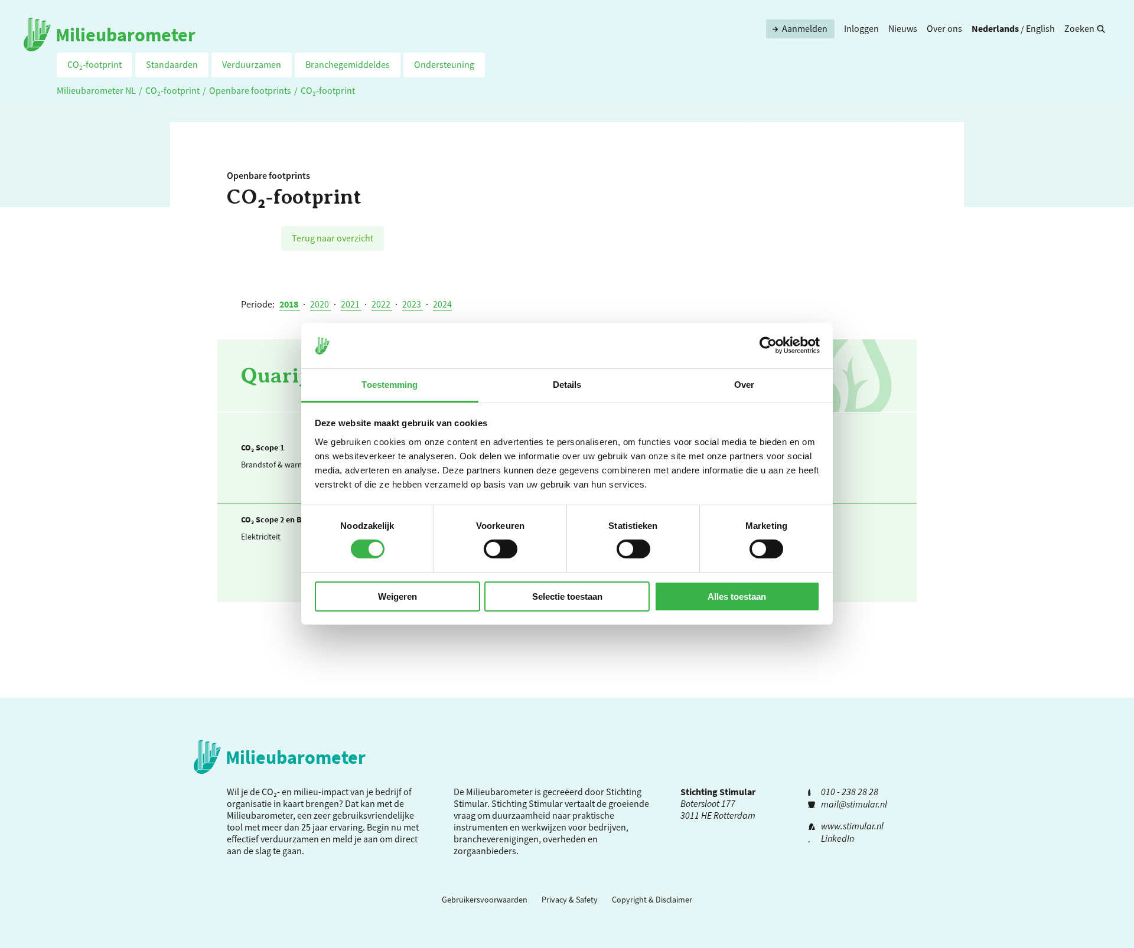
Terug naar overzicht (332, 238)
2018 (289, 304)
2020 (320, 304)
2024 (442, 304)
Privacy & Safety (570, 899)
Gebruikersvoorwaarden (484, 899)
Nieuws (902, 28)
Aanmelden (804, 28)
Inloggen (861, 28)
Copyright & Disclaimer (652, 899)
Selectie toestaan (567, 596)
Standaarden (172, 64)
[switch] (500, 549)
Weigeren (397, 596)
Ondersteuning (444, 64)
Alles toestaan (737, 596)
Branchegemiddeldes (347, 64)
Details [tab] (567, 385)
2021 (351, 304)
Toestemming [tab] (389, 385)
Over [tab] (744, 385)
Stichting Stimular (527, 803)
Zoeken (1079, 28)
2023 (412, 304)
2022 (382, 304)
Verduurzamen (251, 64)
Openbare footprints (250, 90)
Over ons (944, 28)
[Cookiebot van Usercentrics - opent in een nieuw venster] (768, 345)
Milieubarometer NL (96, 90)
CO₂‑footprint (94, 64)
